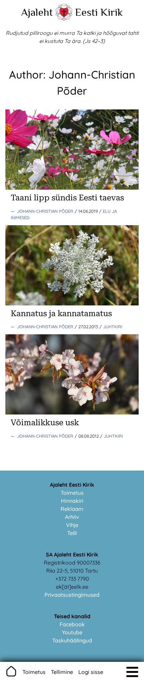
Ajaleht (37, 12)
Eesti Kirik (99, 12)
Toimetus (72, 492)
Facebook (72, 624)
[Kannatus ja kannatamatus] (72, 303)
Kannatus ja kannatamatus (61, 313)
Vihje (72, 525)
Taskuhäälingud (72, 640)
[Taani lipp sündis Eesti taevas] (72, 187)
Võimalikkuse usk (45, 422)
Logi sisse (90, 672)
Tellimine (62, 672)
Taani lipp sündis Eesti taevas (67, 197)
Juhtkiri (112, 326)
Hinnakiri (72, 500)
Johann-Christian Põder (46, 211)
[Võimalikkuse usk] (72, 412)
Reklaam (72, 508)
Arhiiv (72, 517)
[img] (132, 672)
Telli (72, 533)
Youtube (72, 632)
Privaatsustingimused (72, 594)
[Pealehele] (64, 18)
